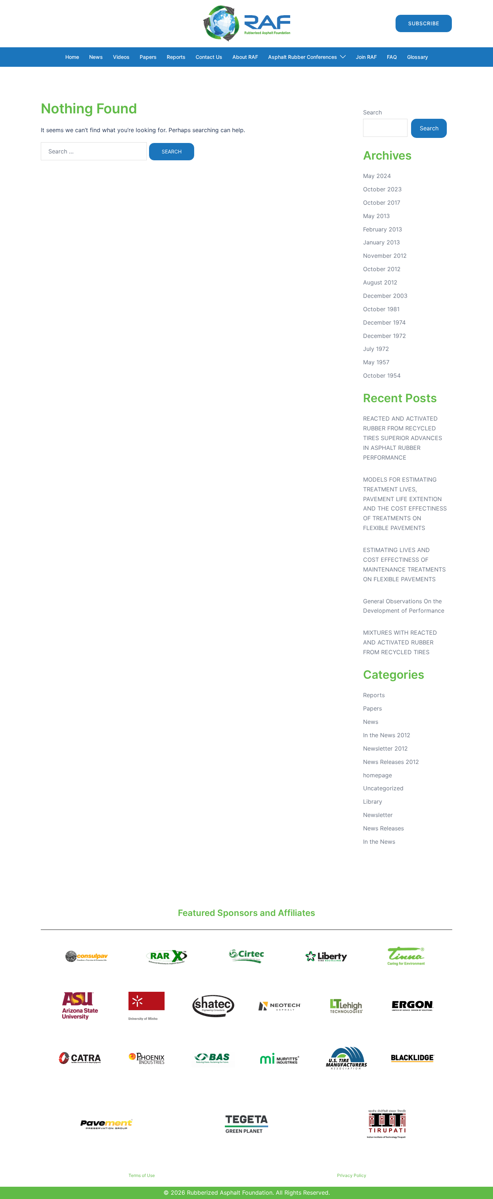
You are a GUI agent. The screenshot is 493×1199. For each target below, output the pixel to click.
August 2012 (380, 282)
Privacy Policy (351, 1175)
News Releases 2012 (391, 761)
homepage (377, 775)
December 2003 (385, 295)
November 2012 (385, 255)
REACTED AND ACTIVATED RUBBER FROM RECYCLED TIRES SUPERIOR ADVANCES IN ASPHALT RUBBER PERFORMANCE (402, 438)
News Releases (383, 828)
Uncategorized (383, 788)
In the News (379, 841)
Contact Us (209, 57)
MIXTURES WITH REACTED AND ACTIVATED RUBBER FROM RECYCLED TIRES (400, 642)
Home (72, 57)
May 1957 (376, 362)
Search (372, 112)
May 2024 (377, 175)
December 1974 (384, 322)
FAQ (392, 57)
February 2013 (382, 229)
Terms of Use (141, 1175)
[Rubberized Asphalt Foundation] (246, 22)
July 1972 (376, 348)
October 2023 (382, 189)
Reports (176, 57)
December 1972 (384, 335)
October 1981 (381, 309)
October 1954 (382, 375)
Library (372, 801)
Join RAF (366, 57)
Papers (148, 57)
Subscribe (423, 23)
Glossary (417, 57)
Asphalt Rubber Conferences (302, 57)
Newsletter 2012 (385, 748)
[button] (383, 23)
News (96, 57)
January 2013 (381, 242)
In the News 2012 (386, 735)
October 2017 (381, 202)
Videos (121, 57)
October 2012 (382, 269)
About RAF (245, 57)
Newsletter (378, 814)
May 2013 (376, 216)
